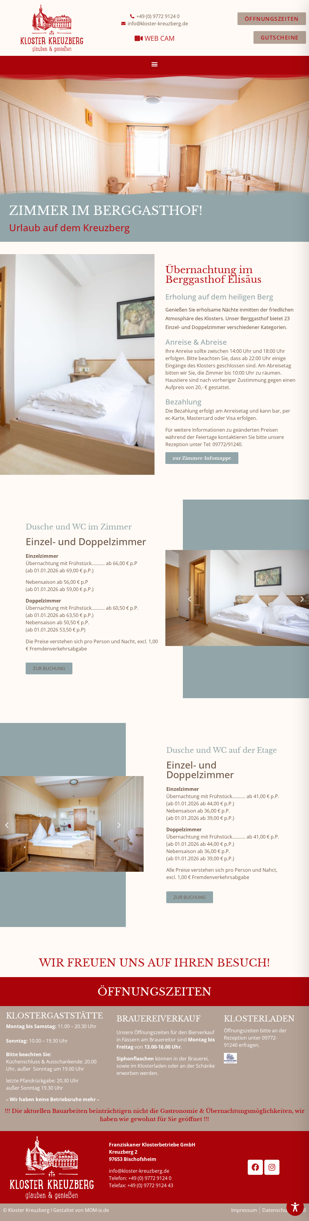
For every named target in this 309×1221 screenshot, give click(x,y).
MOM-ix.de (97, 1210)
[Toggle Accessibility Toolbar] (295, 1207)
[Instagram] (271, 1167)
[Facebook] (255, 1167)
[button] (155, 64)
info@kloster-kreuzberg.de (139, 1171)
